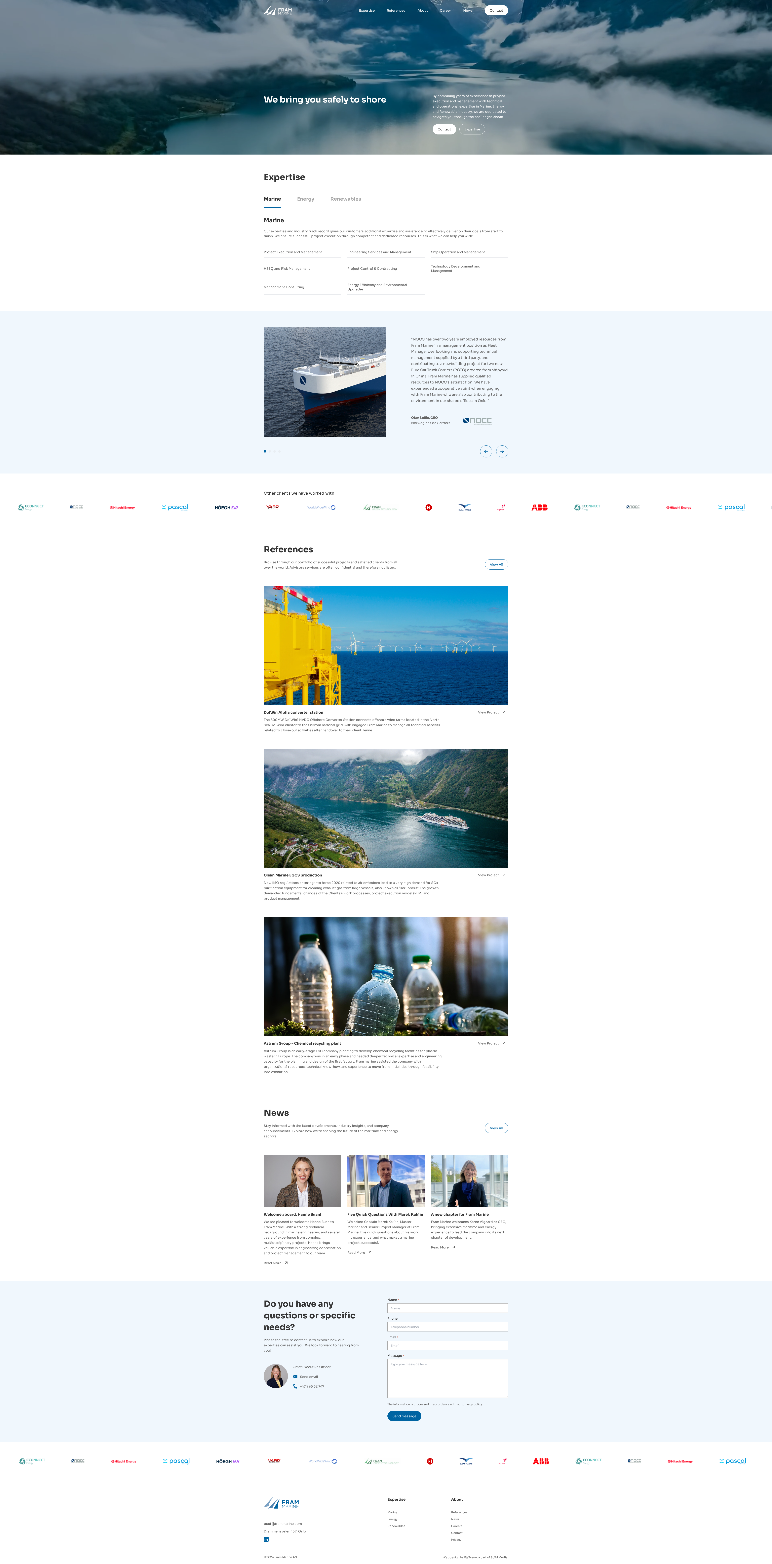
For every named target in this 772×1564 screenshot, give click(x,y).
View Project (488, 712)
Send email (309, 1376)
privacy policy (472, 1404)
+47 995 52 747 (312, 1386)
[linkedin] (266, 1539)
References (396, 10)
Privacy (456, 1539)
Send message (404, 1415)
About (423, 10)
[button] (265, 451)
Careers (457, 1526)
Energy (392, 1519)
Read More (272, 1262)
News (468, 10)
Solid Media (499, 1557)
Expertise (367, 10)
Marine (392, 1512)
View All (496, 564)
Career (445, 10)
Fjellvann (470, 1557)
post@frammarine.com (283, 1523)
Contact (496, 10)
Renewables (396, 1526)
